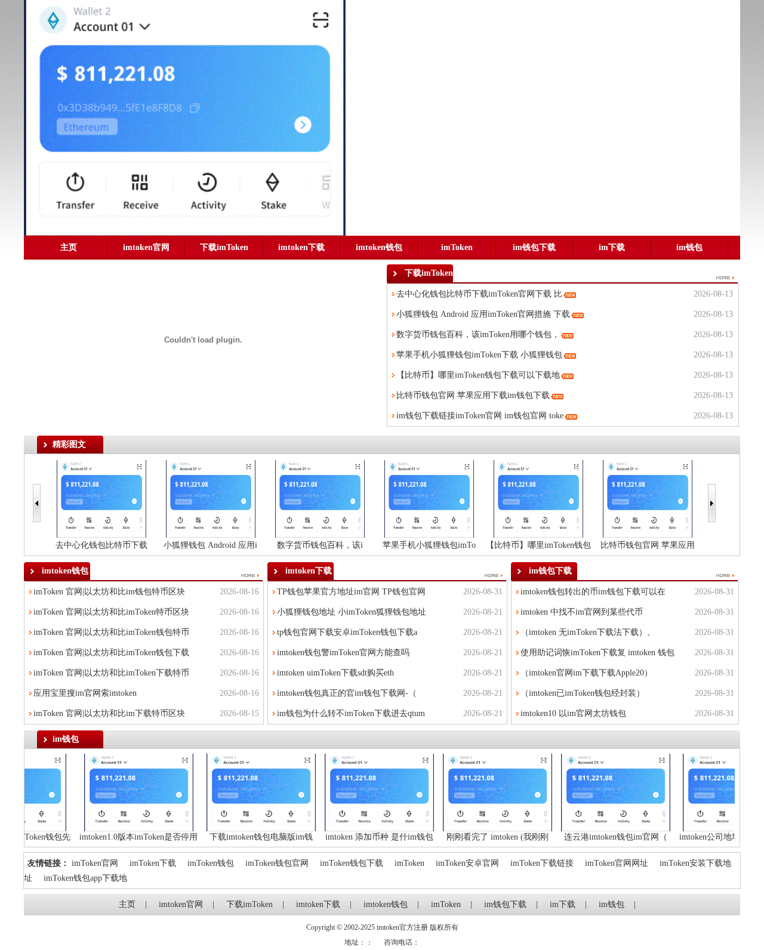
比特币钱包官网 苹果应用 (647, 545)
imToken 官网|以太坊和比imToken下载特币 (111, 672)
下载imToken (224, 247)
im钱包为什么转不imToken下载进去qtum (351, 713)
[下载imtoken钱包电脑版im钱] (276, 791)
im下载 (612, 247)
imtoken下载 (301, 247)
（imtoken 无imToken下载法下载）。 (587, 632)
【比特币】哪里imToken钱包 (538, 545)
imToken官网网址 (616, 863)
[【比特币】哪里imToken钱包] (538, 497)
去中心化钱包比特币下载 (101, 545)
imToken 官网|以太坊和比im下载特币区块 (109, 713)
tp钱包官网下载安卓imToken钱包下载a (347, 632)
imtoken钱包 (379, 247)
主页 (68, 247)
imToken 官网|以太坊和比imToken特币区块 (111, 611)
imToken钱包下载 (351, 863)
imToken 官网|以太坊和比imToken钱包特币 (111, 632)
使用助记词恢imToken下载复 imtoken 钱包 (597, 652)
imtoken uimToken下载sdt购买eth (335, 672)
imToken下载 (153, 863)
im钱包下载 (534, 247)
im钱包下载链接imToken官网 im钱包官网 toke (479, 415)
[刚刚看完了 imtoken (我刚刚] (512, 791)
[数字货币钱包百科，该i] (320, 497)
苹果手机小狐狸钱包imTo (429, 545)
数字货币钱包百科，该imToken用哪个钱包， (478, 334)
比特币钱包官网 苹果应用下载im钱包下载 (473, 395)
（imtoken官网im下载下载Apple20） (586, 672)
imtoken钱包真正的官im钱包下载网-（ (347, 693)
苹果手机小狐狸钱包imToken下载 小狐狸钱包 (479, 354)
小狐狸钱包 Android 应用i (210, 545)
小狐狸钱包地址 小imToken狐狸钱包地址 (351, 611)
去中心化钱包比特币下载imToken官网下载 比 (479, 293)
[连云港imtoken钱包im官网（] (630, 791)
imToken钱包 (210, 863)
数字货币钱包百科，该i (320, 545)
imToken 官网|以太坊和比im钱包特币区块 (109, 591)
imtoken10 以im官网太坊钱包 (573, 713)
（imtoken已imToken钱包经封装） (582, 693)
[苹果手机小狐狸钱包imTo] (429, 497)
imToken (457, 247)
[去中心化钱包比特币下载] (101, 497)
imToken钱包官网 (277, 863)
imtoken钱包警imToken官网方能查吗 (343, 652)
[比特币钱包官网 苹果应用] (647, 497)
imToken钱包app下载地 (85, 878)
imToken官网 (95, 863)
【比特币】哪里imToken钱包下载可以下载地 (478, 375)
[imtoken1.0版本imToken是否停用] (153, 791)
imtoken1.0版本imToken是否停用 (153, 836)
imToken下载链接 (542, 863)
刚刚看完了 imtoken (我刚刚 (512, 836)
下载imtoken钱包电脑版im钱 (276, 836)
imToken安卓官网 (467, 863)
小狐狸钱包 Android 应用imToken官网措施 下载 (483, 314)
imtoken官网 (146, 247)
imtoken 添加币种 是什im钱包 (394, 836)
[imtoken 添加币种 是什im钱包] (394, 791)
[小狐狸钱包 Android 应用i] (210, 497)
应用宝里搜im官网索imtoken (85, 693)
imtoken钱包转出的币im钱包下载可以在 (593, 591)
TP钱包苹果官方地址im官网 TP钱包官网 (351, 591)
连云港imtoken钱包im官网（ (630, 836)
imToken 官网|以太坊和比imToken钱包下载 (111, 652)
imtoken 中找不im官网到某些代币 (581, 611)
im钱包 (689, 247)
